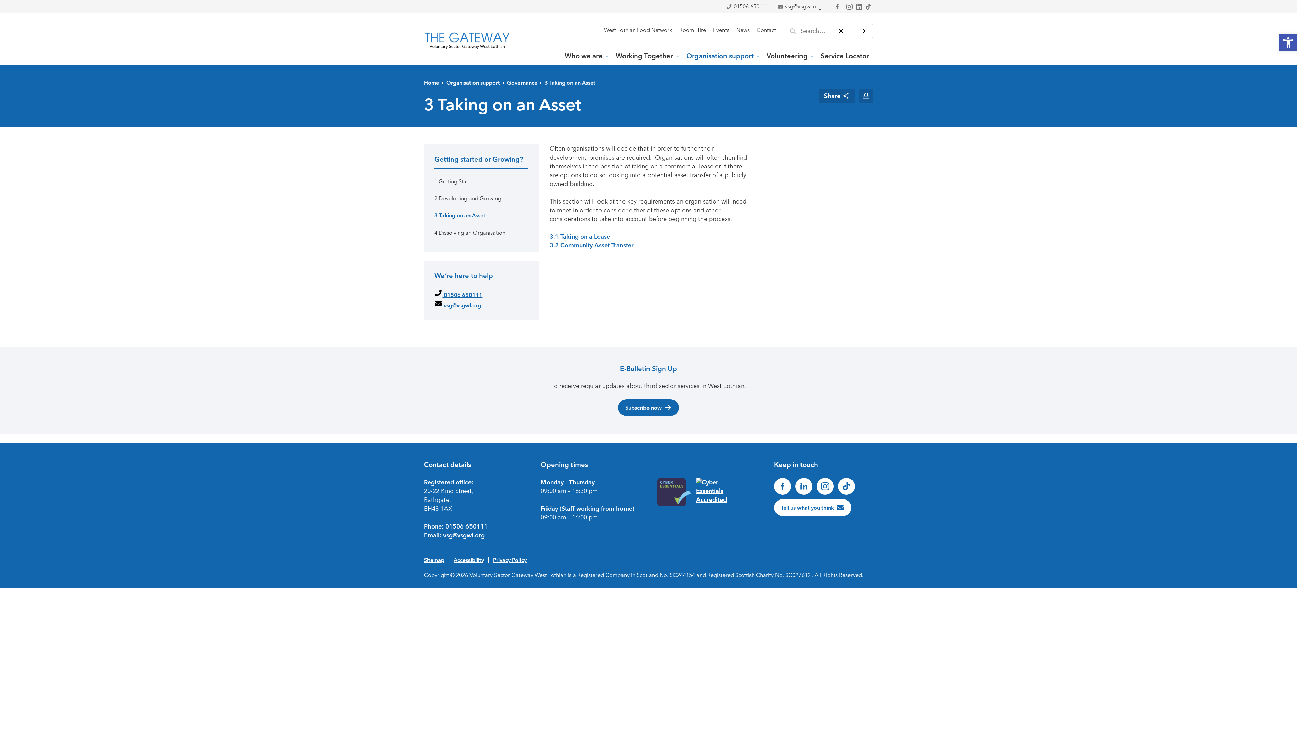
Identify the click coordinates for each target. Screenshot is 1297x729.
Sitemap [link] (434, 560)
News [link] (743, 30)
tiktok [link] (868, 7)
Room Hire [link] (692, 30)
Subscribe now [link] (643, 407)
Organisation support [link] (720, 56)
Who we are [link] (584, 56)
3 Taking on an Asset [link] (569, 82)
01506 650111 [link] (751, 6)
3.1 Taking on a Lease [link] (580, 236)
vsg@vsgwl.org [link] (803, 6)
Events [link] (721, 30)
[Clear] (841, 31)
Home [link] (431, 82)
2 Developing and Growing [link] (467, 198)
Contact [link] (766, 30)
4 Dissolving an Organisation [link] (469, 233)
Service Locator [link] (845, 56)
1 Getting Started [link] (455, 181)
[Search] (862, 31)
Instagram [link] (849, 7)
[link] (1288, 42)
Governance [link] (522, 82)
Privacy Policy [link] (510, 560)
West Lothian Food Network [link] (638, 30)
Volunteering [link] (787, 56)
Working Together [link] (644, 56)
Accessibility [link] (469, 560)
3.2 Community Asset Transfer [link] (592, 245)
